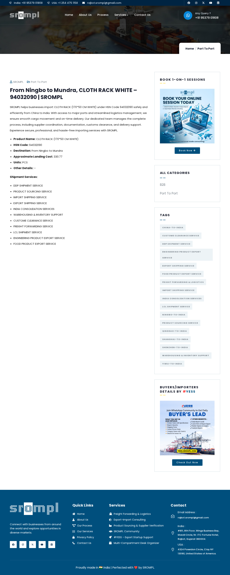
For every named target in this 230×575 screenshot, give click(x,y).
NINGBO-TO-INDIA (173, 314)
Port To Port (205, 48)
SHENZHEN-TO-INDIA (175, 347)
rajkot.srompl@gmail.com (193, 517)
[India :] (173, 533)
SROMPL (18, 82)
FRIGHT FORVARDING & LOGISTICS (183, 282)
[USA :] (173, 550)
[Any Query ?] (188, 15)
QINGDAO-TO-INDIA (174, 331)
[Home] (24, 15)
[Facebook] (189, 3)
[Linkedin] (218, 3)
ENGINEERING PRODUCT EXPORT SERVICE (181, 254)
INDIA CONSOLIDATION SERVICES (182, 298)
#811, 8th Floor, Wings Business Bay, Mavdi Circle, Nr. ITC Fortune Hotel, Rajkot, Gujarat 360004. (198, 535)
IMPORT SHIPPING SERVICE (178, 290)
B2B (162, 185)
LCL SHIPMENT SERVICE (176, 306)
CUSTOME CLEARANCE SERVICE (180, 235)
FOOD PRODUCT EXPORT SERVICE (181, 273)
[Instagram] (196, 3)
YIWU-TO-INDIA (172, 363)
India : (181, 526)
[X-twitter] (203, 3)
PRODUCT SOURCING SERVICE (180, 322)
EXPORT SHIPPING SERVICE (178, 265)
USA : (181, 544)
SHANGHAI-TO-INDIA (175, 339)
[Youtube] (211, 3)
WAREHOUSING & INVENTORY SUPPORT (185, 355)
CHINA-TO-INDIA (172, 227)
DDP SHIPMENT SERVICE (176, 243)
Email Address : (187, 512)
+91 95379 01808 (206, 18)
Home (189, 48)
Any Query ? (203, 13)
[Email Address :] (173, 516)
